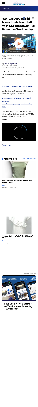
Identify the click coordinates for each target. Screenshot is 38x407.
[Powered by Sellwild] (33, 273)
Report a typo (7, 145)
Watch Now (32, 3)
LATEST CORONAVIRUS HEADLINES (17, 86)
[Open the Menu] (3, 2)
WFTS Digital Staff (11, 64)
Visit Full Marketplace (29, 158)
